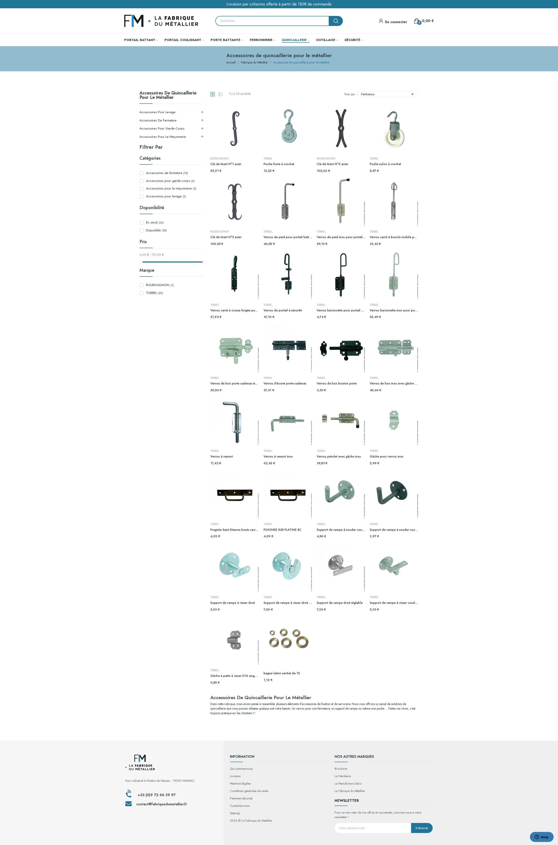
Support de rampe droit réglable (340, 603)
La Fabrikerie (343, 776)
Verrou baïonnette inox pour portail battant (394, 310)
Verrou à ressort (221, 456)
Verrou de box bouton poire (337, 383)
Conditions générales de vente (249, 791)
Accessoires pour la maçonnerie (163, 136)
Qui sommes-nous (241, 768)
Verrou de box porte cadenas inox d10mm (234, 383)
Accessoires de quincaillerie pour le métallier (168, 96)
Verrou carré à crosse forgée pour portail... (234, 310)
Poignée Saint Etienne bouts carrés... (234, 530)
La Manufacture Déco (348, 783)
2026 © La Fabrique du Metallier (251, 820)
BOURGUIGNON (160, 285)
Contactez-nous (240, 806)
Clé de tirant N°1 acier (225, 164)
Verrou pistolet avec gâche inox (339, 456)
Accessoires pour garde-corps (162, 128)
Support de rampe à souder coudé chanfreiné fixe (394, 530)
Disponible (156, 230)
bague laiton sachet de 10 (282, 673)
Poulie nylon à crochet (385, 164)
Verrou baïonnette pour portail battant (341, 310)
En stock (154, 222)
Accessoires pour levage (157, 112)
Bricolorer (341, 768)
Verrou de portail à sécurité (283, 310)
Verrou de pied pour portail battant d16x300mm (288, 237)
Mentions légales (240, 783)
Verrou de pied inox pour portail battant (341, 237)
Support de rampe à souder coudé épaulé (341, 530)
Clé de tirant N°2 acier (332, 164)
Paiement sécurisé (241, 798)
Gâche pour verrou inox (386, 456)
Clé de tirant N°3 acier (226, 237)
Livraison (235, 776)
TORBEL (154, 292)
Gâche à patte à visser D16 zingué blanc (234, 676)
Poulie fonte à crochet (279, 164)
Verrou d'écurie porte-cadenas (285, 383)
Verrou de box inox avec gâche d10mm (394, 383)
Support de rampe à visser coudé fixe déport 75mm (394, 603)
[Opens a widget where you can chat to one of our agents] (542, 837)
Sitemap (235, 813)
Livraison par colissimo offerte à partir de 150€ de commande (279, 4)
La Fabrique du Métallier (350, 791)
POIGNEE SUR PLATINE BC (282, 530)
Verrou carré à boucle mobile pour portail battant (394, 237)
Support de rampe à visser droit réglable (288, 603)
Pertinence (388, 94)
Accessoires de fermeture (158, 120)
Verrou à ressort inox (278, 456)
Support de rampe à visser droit (232, 603)
